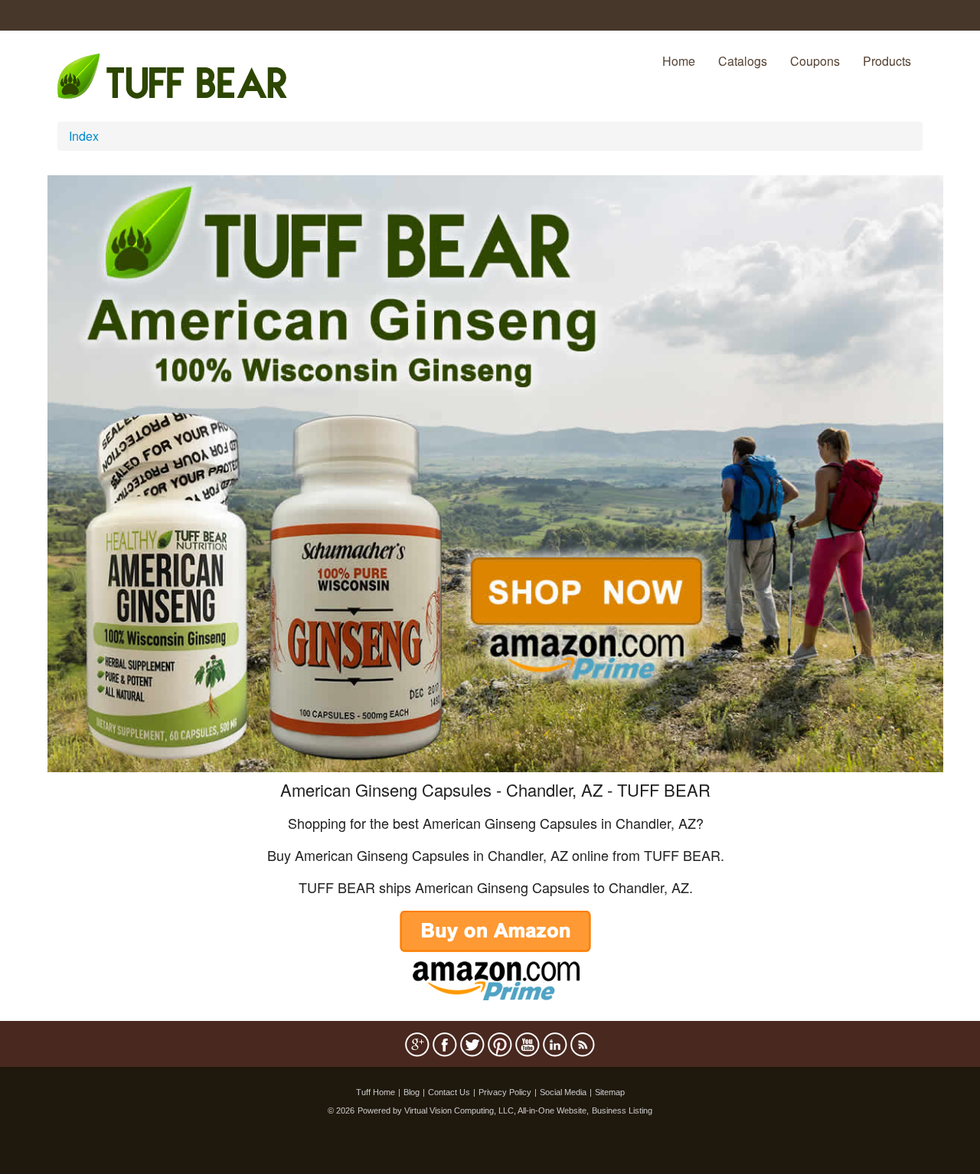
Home (678, 61)
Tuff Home (375, 1092)
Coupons (815, 61)
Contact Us (449, 1092)
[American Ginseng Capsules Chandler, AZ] (495, 472)
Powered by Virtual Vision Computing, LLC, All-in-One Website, (473, 1110)
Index (84, 136)
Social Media (563, 1092)
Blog (411, 1092)
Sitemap (610, 1092)
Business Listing (622, 1110)
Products (887, 61)
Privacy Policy (505, 1092)
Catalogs (742, 61)
